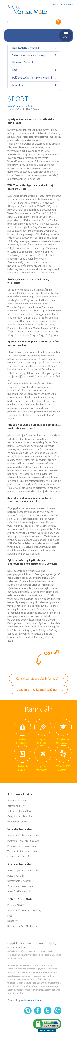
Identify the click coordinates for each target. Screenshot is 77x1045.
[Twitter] (47, 1010)
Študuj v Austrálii (16, 800)
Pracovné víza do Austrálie (22, 846)
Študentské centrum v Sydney (24, 910)
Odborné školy (15, 811)
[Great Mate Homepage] (27, 9)
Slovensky (67, 4)
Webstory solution (31, 1000)
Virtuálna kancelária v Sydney (29, 55)
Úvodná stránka (15, 106)
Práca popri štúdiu (17, 821)
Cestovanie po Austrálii (20, 886)
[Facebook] (37, 1010)
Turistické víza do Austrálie (22, 851)
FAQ (14, 70)
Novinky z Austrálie (23, 62)
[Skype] (28, 1010)
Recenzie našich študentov (22, 926)
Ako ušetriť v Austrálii (19, 891)
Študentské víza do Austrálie (23, 835)
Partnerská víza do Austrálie (23, 840)
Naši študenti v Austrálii (25, 47)
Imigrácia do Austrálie (19, 856)
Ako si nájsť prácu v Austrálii (22, 870)
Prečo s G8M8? (15, 905)
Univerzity (32, 811)
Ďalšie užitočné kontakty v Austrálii (32, 77)
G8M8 (29, 106)
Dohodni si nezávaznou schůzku (37, 689)
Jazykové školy (16, 805)
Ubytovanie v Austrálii (19, 881)
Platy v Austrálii (15, 875)
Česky (54, 4)
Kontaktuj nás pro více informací (37, 678)
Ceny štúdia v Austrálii (19, 816)
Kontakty (17, 85)
